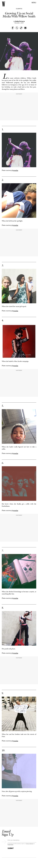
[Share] (12, 27)
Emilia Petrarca (20, 21)
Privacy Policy (10, 844)
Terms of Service (29, 843)
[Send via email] (25, 27)
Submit (11, 848)
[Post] (16, 27)
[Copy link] (21, 27)
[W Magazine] (3, 4)
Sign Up (7, 833)
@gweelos (14, 170)
